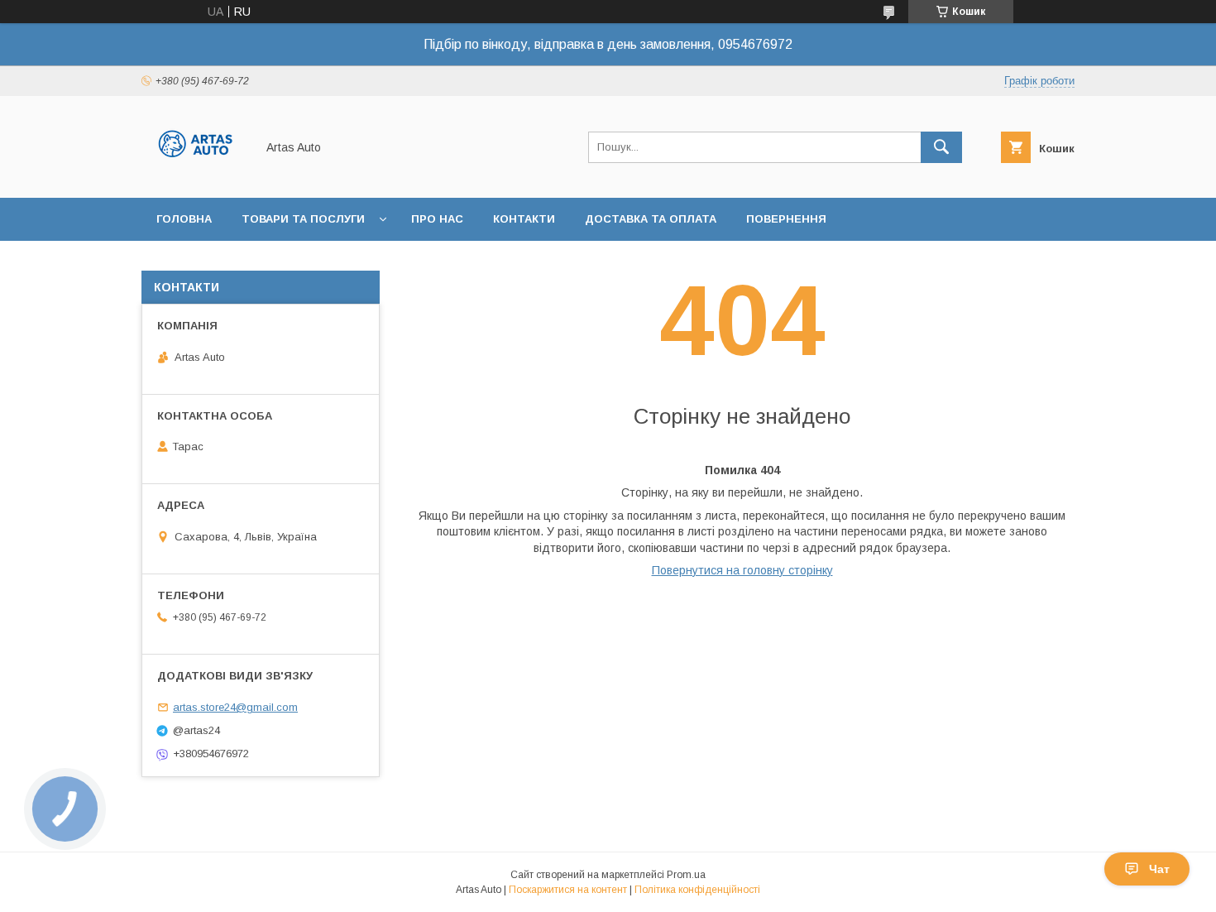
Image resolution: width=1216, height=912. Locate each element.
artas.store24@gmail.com (235, 707)
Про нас (437, 219)
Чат (1159, 869)
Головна (184, 219)
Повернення (786, 219)
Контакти (524, 219)
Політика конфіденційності (697, 889)
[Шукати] (941, 147)
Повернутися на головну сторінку (742, 570)
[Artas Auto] (194, 176)
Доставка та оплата (650, 219)
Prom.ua (686, 875)
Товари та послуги (303, 219)
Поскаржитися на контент (568, 889)
